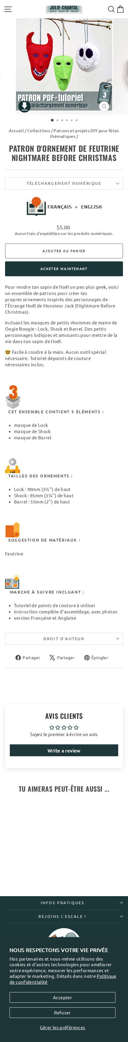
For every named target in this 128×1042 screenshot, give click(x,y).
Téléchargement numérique (63, 183)
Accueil (16, 130)
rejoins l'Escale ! (62, 916)
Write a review (64, 750)
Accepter (62, 997)
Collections (38, 130)
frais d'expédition (43, 233)
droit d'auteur (63, 638)
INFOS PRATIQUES (63, 902)
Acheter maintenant (64, 268)
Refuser (62, 1012)
